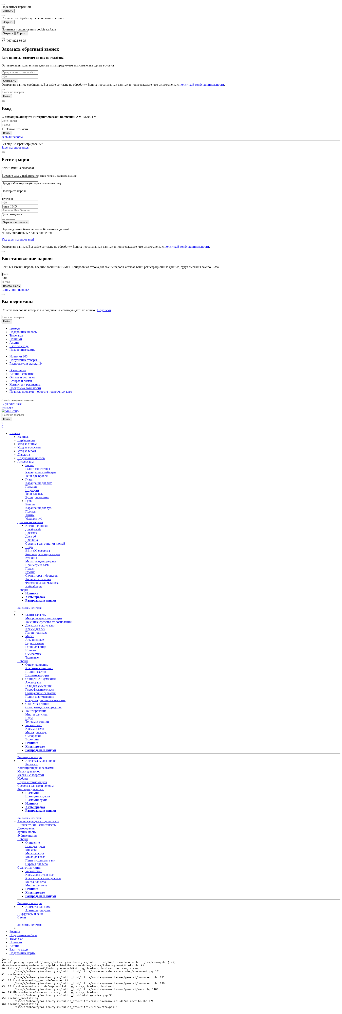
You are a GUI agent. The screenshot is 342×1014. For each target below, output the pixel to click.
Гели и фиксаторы (37, 468)
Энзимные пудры (37, 675)
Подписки (104, 310)
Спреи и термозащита (32, 782)
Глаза (28, 479)
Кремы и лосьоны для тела (43, 878)
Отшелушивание (36, 664)
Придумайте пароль (31, 183)
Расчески (31, 764)
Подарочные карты (22, 349)
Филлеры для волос (30, 789)
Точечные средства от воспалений (48, 622)
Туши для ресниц (37, 497)
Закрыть (8, 10)
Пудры (29, 568)
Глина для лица (35, 646)
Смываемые (33, 654)
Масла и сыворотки (30, 775)
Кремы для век (35, 629)
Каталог (15, 433)
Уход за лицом (27, 443)
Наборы (22, 589)
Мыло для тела (35, 857)
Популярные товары (25, 360)
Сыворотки (33, 735)
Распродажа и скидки (26, 363)
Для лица (31, 540)
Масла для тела (35, 881)
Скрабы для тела (36, 864)
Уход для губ (33, 518)
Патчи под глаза (36, 632)
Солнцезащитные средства (43, 707)
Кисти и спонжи (36, 525)
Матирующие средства (40, 561)
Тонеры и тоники (37, 721)
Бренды (15, 328)
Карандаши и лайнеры (40, 472)
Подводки (32, 490)
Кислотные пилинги (39, 668)
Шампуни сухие (36, 800)
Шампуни (32, 792)
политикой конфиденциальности (202, 84)
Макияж (22, 436)
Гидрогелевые (34, 643)
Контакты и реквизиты (25, 384)
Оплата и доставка (22, 377)
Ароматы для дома (37, 906)
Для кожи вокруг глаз (39, 625)
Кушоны (31, 557)
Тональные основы (38, 579)
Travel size (16, 335)
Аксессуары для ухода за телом (38, 821)
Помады (30, 511)
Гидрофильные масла (39, 689)
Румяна (30, 572)
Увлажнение (33, 725)
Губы (28, 500)
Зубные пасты (26, 832)
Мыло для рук (34, 853)
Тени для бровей (36, 476)
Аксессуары (25, 461)
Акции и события (21, 373)
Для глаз (31, 532)
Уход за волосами (29, 447)
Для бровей (33, 529)
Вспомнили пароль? (15, 289)
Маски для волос (28, 771)
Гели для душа (35, 846)
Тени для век (34, 493)
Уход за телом (26, 451)
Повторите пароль (14, 191)
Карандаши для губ (38, 508)
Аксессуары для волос (40, 760)
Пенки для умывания (39, 696)
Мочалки (31, 849)
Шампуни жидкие (37, 796)
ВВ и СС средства (37, 550)
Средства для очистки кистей (45, 543)
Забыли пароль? (12, 136)
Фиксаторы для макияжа (42, 582)
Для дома (23, 454)
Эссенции (32, 739)
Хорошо (21, 33)
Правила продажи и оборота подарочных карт (41, 391)
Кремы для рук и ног (39, 874)
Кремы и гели (34, 728)
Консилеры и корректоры (42, 554)
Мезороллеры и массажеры (43, 618)
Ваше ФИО (9, 206)
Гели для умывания (38, 686)
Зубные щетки (27, 835)
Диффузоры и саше (30, 913)
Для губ (30, 536)
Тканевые (32, 657)
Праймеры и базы (37, 565)
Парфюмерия (26, 440)
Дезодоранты (26, 828)
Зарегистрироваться (15, 147)
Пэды (29, 718)
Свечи (21, 917)
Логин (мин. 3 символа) (18, 168)
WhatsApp (7, 407)
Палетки (31, 486)
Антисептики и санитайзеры (36, 824)
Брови (29, 465)
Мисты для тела (36, 885)
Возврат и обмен (21, 381)
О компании (18, 370)
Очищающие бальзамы (40, 693)
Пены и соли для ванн (40, 860)
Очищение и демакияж (40, 678)
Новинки (16, 339)
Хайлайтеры (33, 586)
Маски (29, 636)
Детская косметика (30, 522)
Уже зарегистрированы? (18, 239)
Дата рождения (12, 214)
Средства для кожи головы (35, 785)
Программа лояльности (25, 388)
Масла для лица (36, 732)
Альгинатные (34, 639)
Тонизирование (35, 711)
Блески (30, 504)
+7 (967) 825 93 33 (12, 404)
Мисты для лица (36, 714)
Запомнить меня (17, 129)
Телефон (7, 198)
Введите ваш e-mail (39, 175)
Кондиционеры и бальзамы (35, 768)
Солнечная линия (37, 703)
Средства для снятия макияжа (45, 700)
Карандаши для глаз (38, 483)
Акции (14, 342)
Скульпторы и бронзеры (41, 575)
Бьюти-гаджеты (36, 614)
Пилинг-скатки (35, 671)
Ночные (30, 650)
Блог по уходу (19, 346)
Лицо (29, 547)
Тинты (29, 515)
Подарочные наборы (23, 332)
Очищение (32, 842)
